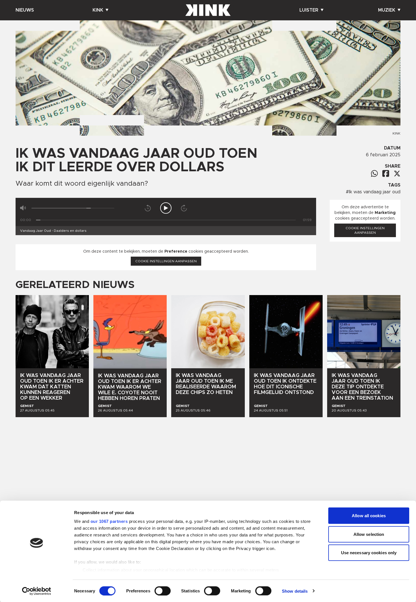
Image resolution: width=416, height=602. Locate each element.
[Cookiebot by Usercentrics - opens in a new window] (36, 591)
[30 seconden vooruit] (184, 208)
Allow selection (368, 534)
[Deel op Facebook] (385, 173)
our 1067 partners (109, 521)
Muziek (386, 10)
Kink (98, 10)
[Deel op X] (397, 173)
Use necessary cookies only (369, 552)
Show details (295, 590)
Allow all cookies (369, 515)
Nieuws (25, 10)
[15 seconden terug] (147, 208)
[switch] (163, 590)
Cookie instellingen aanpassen (166, 261)
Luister (308, 10)
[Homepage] (208, 10)
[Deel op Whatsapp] (374, 173)
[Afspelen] (165, 208)
